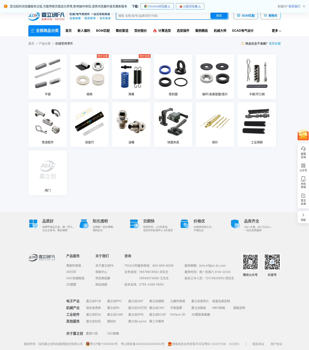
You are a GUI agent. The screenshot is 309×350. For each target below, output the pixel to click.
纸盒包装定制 (221, 301)
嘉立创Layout (137, 321)
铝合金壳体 (93, 307)
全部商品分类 (47, 30)
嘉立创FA (113, 307)
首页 (68, 31)
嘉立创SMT (135, 301)
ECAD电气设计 (243, 31)
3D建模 (71, 284)
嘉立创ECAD (157, 314)
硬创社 (111, 321)
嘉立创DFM (135, 314)
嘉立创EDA (93, 314)
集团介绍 (92, 333)
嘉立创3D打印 (137, 307)
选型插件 (183, 31)
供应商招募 (102, 278)
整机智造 (122, 31)
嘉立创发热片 (200, 301)
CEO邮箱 (113, 333)
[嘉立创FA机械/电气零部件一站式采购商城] (69, 16)
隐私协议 (258, 344)
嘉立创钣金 (198, 307)
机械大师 (220, 31)
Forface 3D (177, 314)
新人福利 (84, 31)
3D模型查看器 (200, 314)
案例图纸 (201, 31)
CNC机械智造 (75, 278)
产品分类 (45, 43)
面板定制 (239, 307)
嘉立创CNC (157, 307)
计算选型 (164, 31)
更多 (275, 31)
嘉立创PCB (93, 301)
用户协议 (276, 344)
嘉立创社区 (93, 321)
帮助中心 (101, 272)
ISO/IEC (234, 344)
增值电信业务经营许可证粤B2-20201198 (199, 344)
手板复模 (176, 307)
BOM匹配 (103, 31)
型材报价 (140, 31)
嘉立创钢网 (156, 301)
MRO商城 (218, 307)
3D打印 (71, 272)
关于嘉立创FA (104, 265)
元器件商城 (177, 301)
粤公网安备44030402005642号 (143, 344)
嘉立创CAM (115, 314)
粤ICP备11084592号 (104, 344)
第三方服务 (156, 321)
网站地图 (101, 284)
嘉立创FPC (114, 301)
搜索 (219, 15)
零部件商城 (73, 265)
